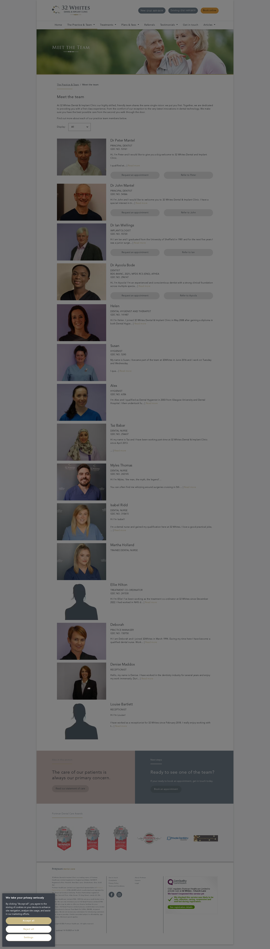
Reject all (28, 929)
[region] (28, 920)
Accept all (28, 921)
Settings (28, 937)
